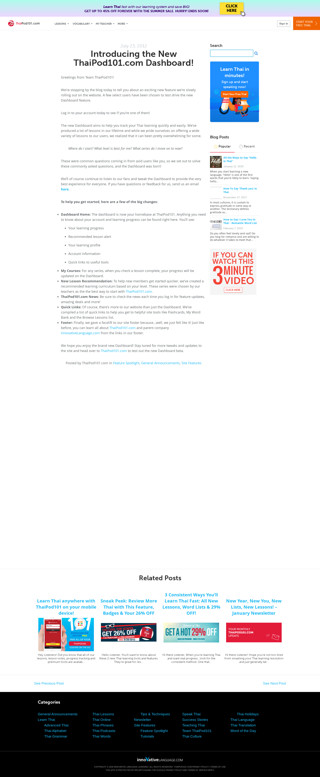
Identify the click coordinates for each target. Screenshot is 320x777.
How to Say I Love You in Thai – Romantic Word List (240, 221)
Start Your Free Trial (234, 94)
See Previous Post (49, 683)
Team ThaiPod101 (197, 731)
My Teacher (104, 23)
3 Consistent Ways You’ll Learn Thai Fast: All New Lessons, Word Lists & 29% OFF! (191, 604)
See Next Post (274, 683)
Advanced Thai (56, 725)
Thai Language (242, 720)
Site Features (191, 363)
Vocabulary (81, 23)
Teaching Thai (193, 725)
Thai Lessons (103, 714)
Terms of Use (218, 767)
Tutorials (147, 736)
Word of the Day (243, 731)
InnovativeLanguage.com (80, 333)
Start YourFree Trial (304, 23)
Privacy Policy (200, 767)
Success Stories (195, 720)
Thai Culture (192, 736)
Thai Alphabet (55, 731)
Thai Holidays (248, 714)
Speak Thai (191, 714)
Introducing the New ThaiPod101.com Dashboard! (134, 58)
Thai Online (101, 720)
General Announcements (160, 363)
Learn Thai (46, 720)
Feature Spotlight (126, 363)
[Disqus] (160, 415)
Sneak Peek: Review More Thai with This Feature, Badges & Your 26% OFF (129, 607)
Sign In (283, 23)
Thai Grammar (55, 736)
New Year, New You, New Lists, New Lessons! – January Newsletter (254, 607)
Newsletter (142, 720)
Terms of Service (198, 770)
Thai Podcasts (103, 731)
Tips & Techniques (155, 714)
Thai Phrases (103, 725)
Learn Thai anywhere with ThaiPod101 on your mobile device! (66, 607)
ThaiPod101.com (139, 291)
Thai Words (101, 736)
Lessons (60, 23)
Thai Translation (243, 725)
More (121, 23)
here (65, 189)
